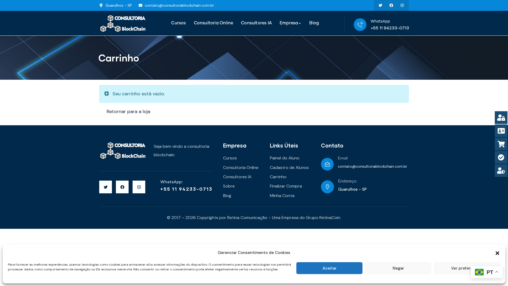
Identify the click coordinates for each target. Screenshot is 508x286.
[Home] (123, 23)
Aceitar (330, 268)
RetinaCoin (329, 217)
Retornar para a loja (127, 111)
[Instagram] (402, 5)
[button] (497, 252)
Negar (398, 268)
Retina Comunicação (247, 217)
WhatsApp (380, 21)
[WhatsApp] (360, 24)
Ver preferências (467, 268)
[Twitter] (381, 5)
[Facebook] (391, 5)
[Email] (327, 164)
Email (343, 158)
